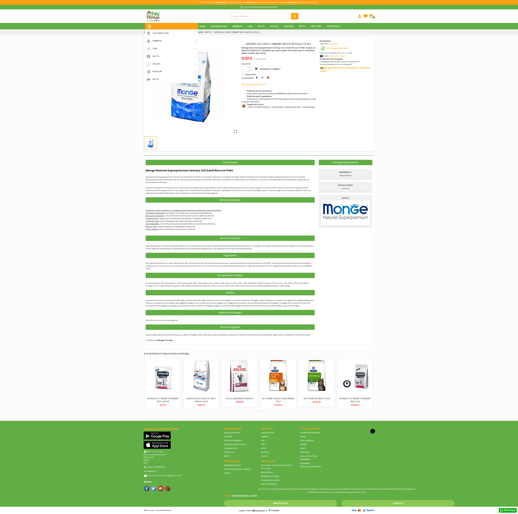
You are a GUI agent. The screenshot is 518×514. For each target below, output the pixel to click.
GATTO (264, 444)
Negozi (227, 456)
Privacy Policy (267, 472)
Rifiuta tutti (280, 503)
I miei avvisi (304, 452)
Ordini (303, 436)
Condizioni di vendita (270, 480)
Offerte (227, 473)
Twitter (154, 489)
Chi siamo (228, 436)
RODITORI (265, 452)
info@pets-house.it (337, 56)
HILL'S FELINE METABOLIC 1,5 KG (317, 398)
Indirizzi (303, 444)
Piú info (228, 496)
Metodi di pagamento (233, 440)
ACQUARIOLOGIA (267, 433)
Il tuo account (310, 428)
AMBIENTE (264, 436)
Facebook (147, 489)
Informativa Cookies (270, 476)
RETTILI (263, 448)
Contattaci (229, 452)
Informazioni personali (310, 433)
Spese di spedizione (232, 433)
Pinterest (168, 489)
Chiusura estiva (231, 448)
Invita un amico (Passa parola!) (237, 469)
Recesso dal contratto (310, 466)
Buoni (302, 448)
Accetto (398, 503)
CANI (263, 440)
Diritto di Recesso (269, 484)
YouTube (161, 489)
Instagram (175, 489)
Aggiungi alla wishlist (253, 84)
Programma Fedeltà (232, 465)
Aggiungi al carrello (268, 68)
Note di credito (307, 440)
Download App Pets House (235, 444)
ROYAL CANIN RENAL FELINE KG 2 (240, 398)
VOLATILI (264, 456)
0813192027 (333, 43)
